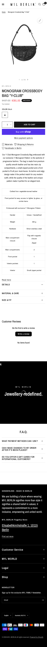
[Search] (39, 4)
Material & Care (10, 293)
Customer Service (12, 550)
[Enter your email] (42, 600)
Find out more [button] (7, 536)
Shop (5, 577)
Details (6, 284)
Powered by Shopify (36, 637)
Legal (5, 568)
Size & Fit (7, 300)
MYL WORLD (9, 559)
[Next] (28, 79)
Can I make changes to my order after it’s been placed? (19, 449)
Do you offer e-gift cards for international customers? (18, 458)
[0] (43, 4)
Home (4, 12)
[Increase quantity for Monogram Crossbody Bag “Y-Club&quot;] (11, 124)
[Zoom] (39, 20)
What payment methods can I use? (20, 441)
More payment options (23, 138)
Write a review (23, 333)
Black (5, 115)
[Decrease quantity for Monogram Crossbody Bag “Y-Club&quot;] (4, 124)
